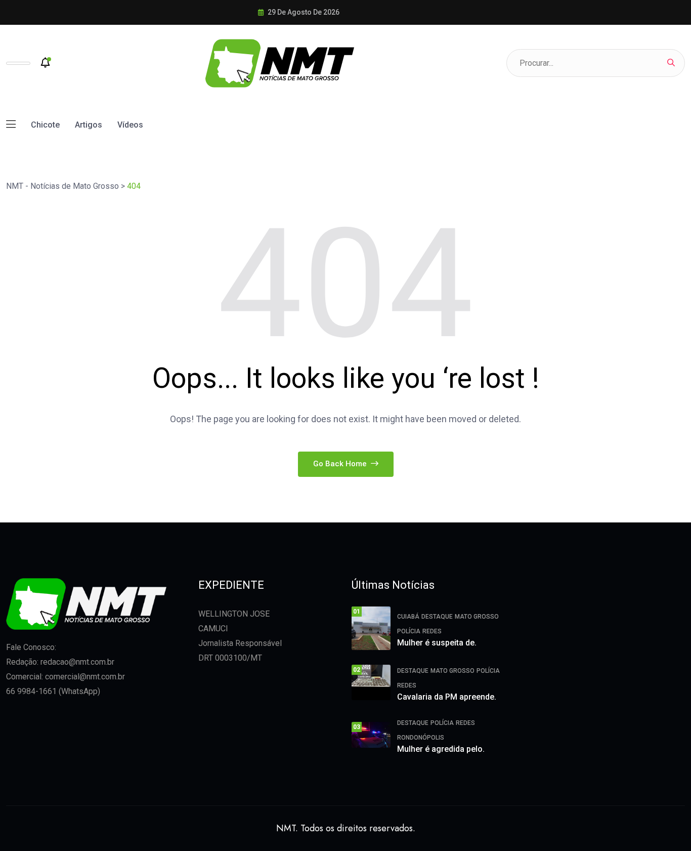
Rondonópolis (420, 738)
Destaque (437, 617)
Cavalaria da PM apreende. (446, 697)
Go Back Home (341, 463)
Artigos (88, 125)
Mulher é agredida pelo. (441, 749)
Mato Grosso (477, 617)
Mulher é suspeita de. (437, 642)
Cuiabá (408, 617)
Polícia (408, 631)
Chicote (45, 125)
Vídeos (130, 125)
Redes (432, 631)
